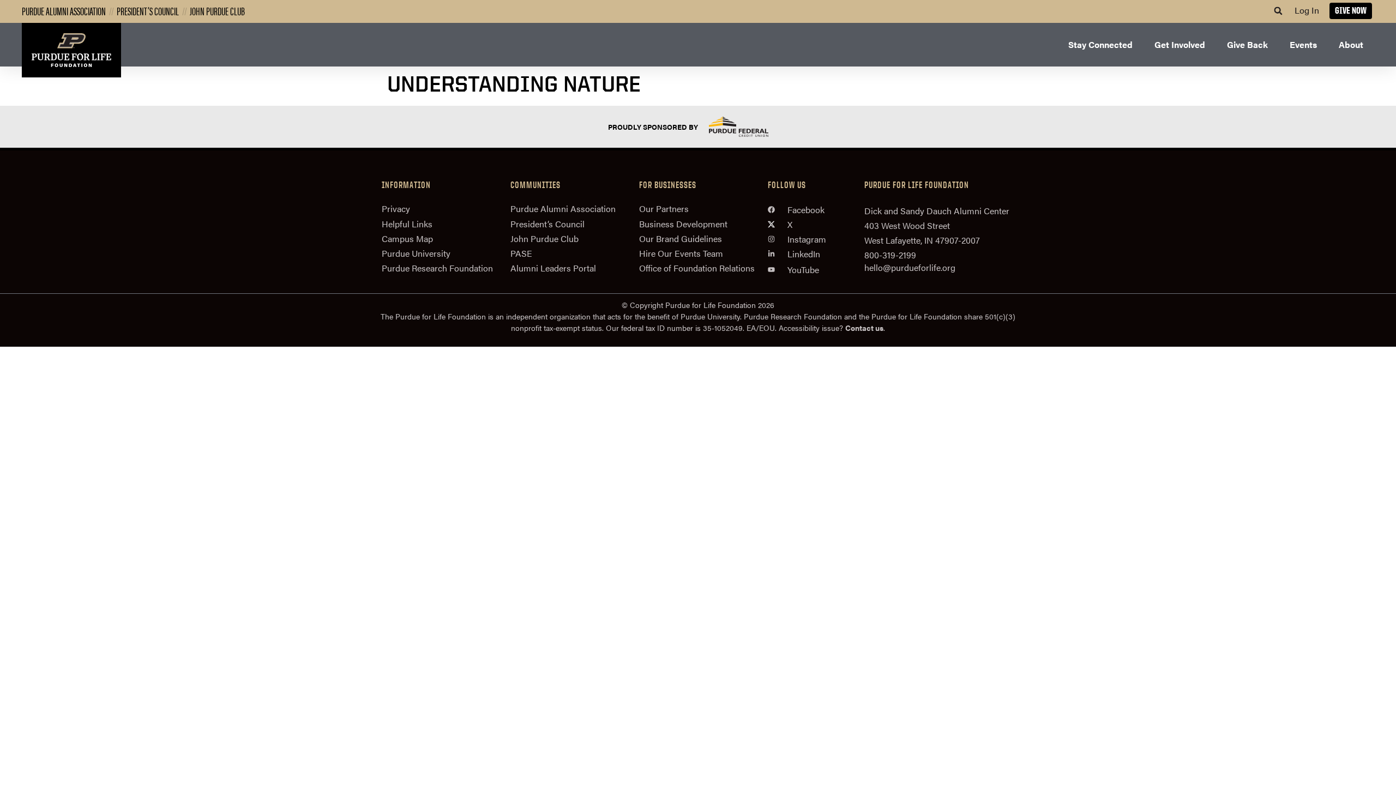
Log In (1307, 10)
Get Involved (1179, 44)
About (1351, 44)
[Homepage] (71, 50)
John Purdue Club (217, 11)
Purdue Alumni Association (64, 11)
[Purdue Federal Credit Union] (748, 127)
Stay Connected (1100, 44)
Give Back (1247, 44)
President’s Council (148, 11)
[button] (1278, 11)
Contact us (864, 327)
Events (1303, 44)
